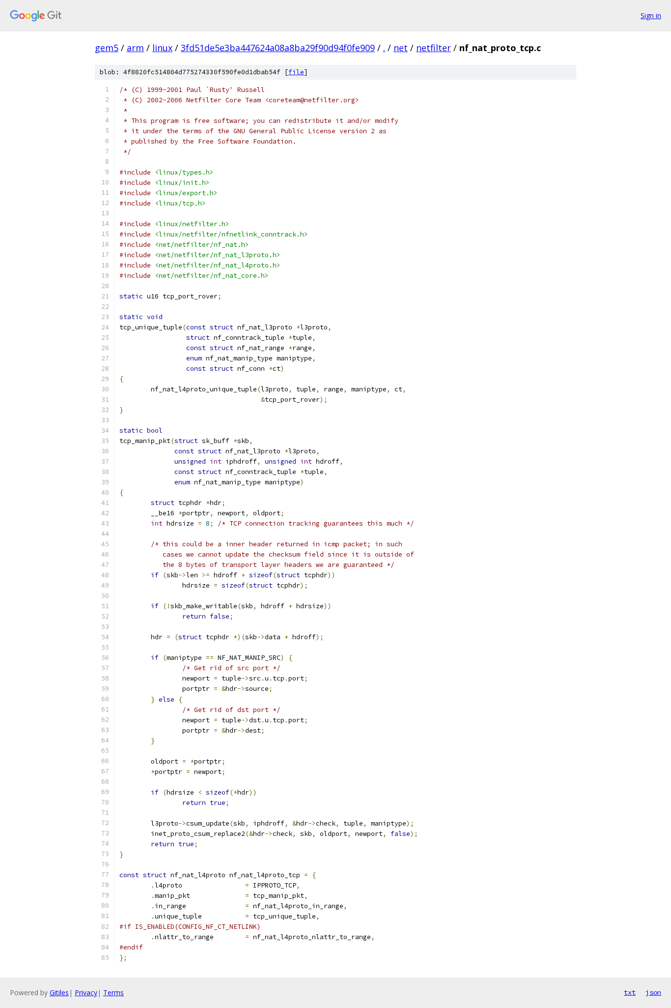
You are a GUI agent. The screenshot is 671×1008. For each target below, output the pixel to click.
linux (162, 48)
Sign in (651, 15)
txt (630, 992)
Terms (113, 992)
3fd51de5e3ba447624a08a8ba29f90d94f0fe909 (278, 48)
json (653, 992)
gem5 (106, 48)
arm (135, 48)
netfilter (433, 48)
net (400, 48)
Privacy (86, 992)
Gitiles (59, 992)
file (296, 72)
